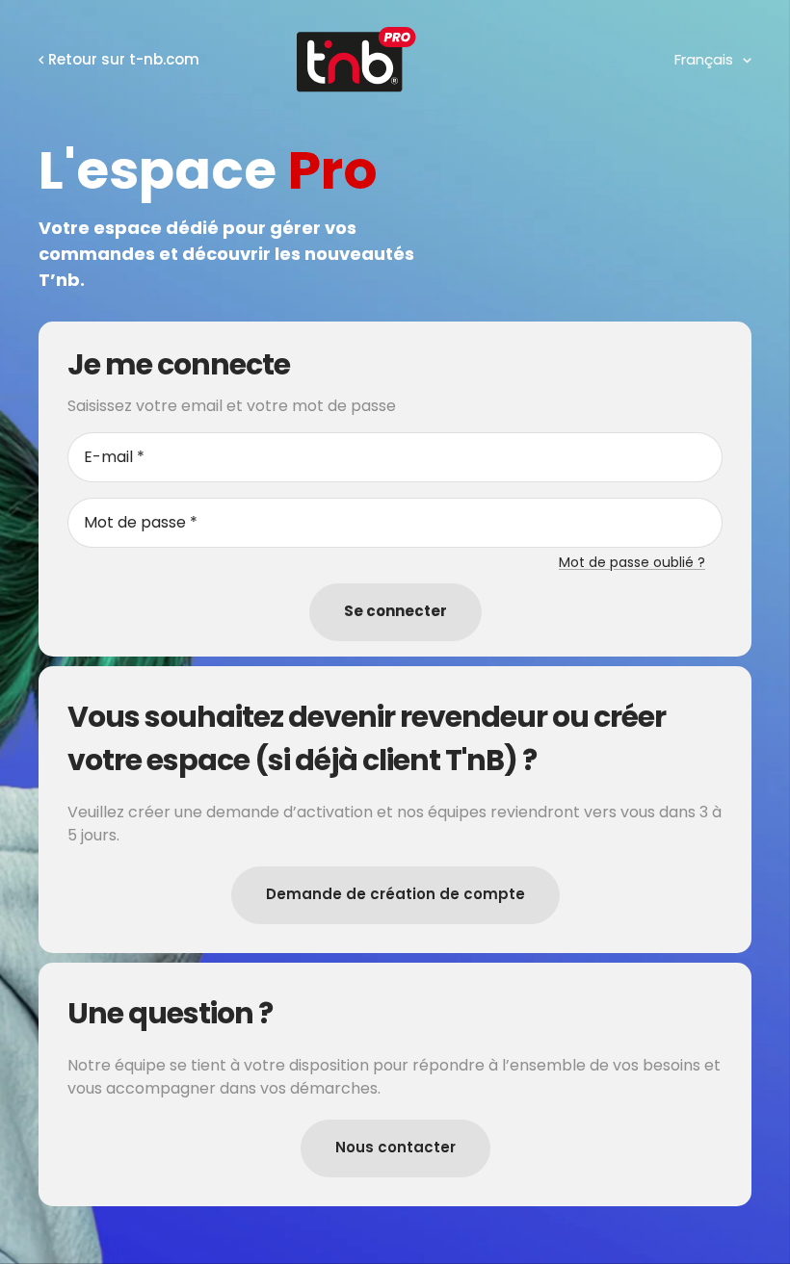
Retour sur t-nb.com (123, 59)
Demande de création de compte (395, 894)
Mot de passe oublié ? (632, 562)
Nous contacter (395, 1147)
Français (703, 59)
